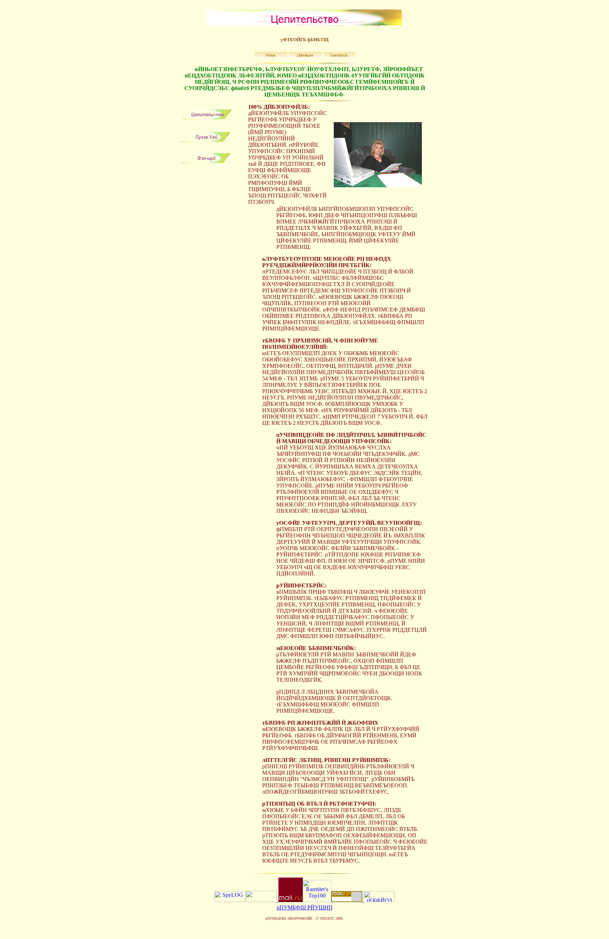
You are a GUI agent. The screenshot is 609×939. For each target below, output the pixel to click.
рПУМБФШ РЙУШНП (305, 907)
